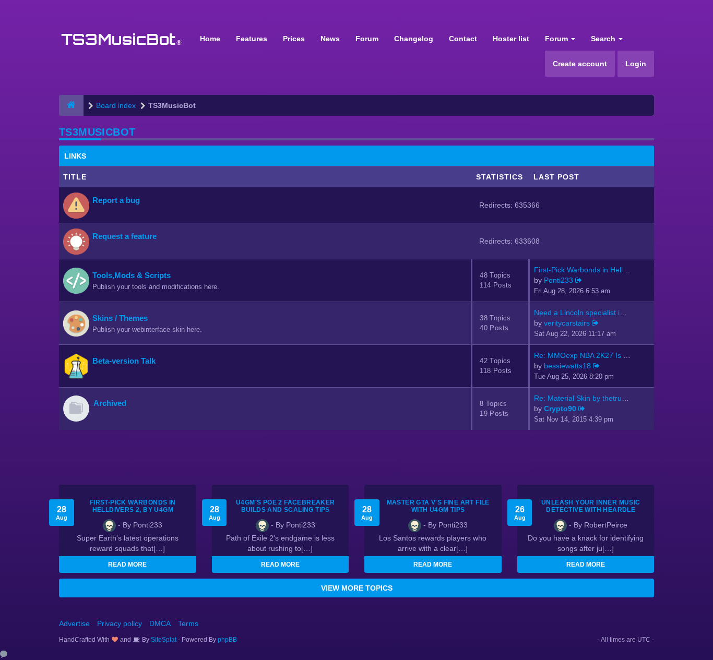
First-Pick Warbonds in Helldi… (585, 270)
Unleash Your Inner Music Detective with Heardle (590, 506)
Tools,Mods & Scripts (131, 275)
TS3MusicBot (97, 132)
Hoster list (511, 38)
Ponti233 (558, 280)
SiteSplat (162, 639)
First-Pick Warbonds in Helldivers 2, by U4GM (133, 506)
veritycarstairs (567, 323)
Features (251, 38)
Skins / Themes (120, 318)
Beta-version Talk (124, 360)
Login (635, 63)
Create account (580, 63)
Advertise (74, 623)
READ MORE (127, 564)
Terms (188, 623)
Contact (463, 38)
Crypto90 (560, 408)
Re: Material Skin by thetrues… (585, 398)
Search (604, 38)
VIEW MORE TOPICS (357, 588)
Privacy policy (119, 623)
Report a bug (116, 200)
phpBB (227, 639)
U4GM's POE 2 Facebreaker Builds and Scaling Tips (285, 506)
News (330, 38)
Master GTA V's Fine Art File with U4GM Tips (438, 506)
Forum (366, 38)
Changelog (413, 38)
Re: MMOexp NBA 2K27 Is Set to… (592, 355)
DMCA (160, 623)
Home (210, 38)
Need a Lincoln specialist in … (583, 312)
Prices (294, 38)
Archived (109, 403)
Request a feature (124, 236)
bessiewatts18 (567, 366)
